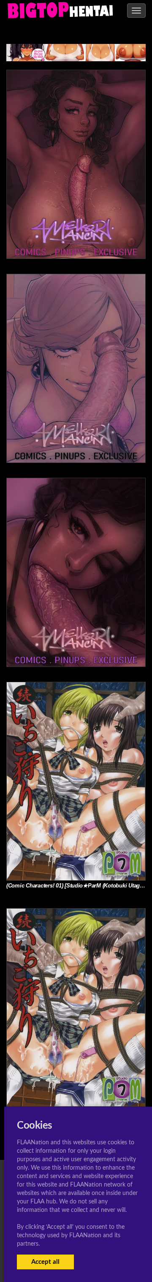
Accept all (45, 1262)
